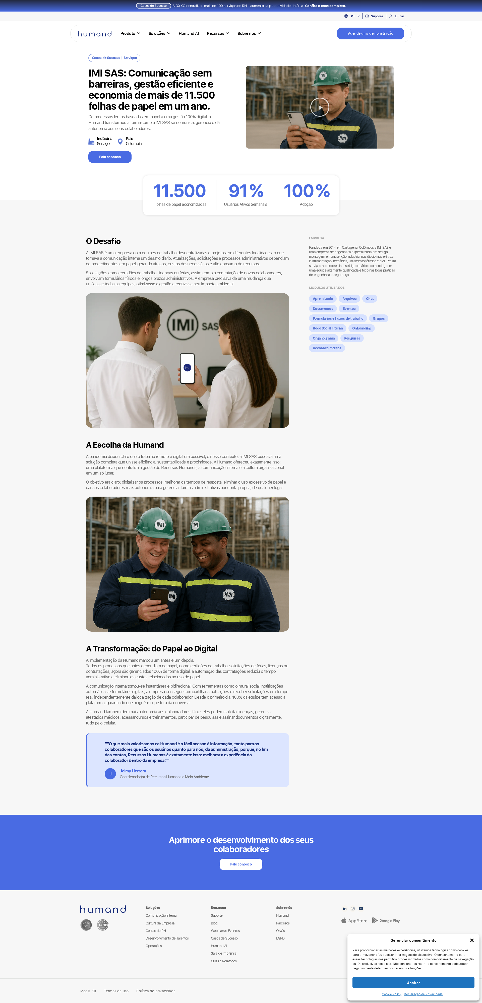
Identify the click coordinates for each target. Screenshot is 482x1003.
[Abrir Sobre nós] (259, 33)
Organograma (324, 338)
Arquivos (349, 298)
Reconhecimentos (327, 348)
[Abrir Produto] (139, 33)
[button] (471, 940)
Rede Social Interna (328, 328)
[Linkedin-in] (344, 908)
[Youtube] (361, 908)
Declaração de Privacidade (423, 994)
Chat (370, 298)
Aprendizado (323, 298)
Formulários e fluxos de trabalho (338, 318)
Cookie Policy (391, 994)
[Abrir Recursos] (227, 33)
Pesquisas (352, 338)
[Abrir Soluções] (169, 33)
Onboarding (361, 328)
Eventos (349, 308)
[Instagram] (353, 908)
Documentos (323, 308)
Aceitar (413, 982)
